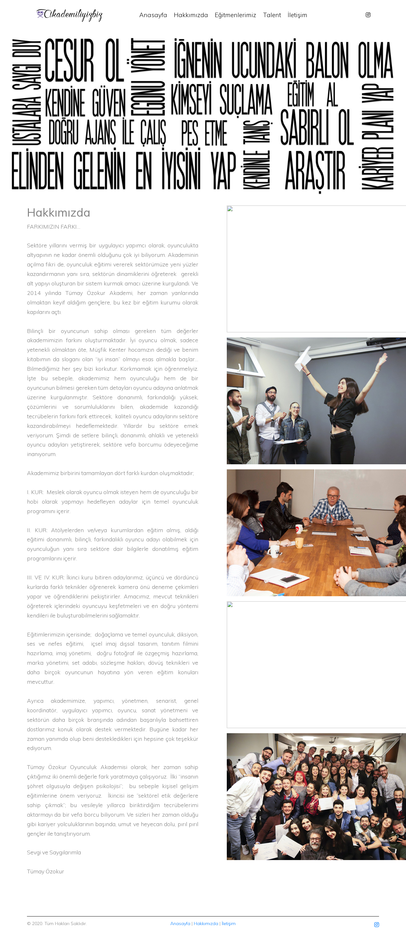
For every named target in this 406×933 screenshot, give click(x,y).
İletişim (297, 15)
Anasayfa (153, 15)
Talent (272, 15)
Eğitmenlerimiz (235, 15)
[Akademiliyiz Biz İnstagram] (368, 15)
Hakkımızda (191, 15)
